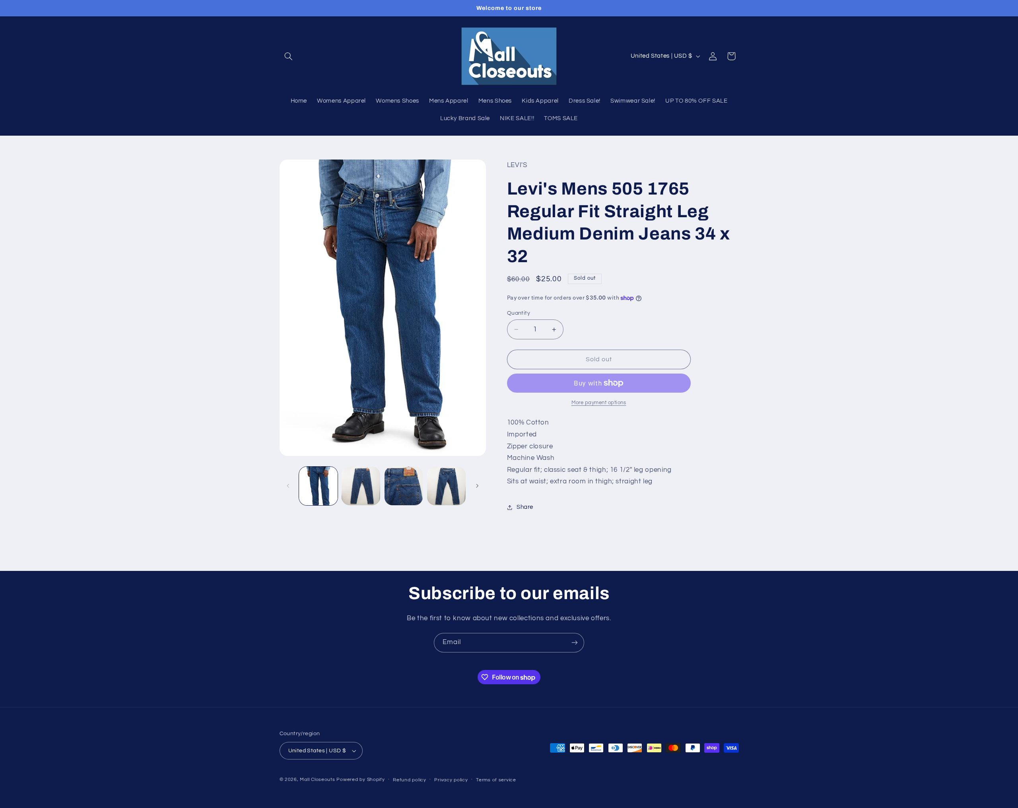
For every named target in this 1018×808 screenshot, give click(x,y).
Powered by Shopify (360, 779)
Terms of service (496, 780)
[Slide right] (477, 486)
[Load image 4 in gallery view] (446, 486)
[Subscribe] (574, 642)
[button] (289, 56)
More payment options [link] (598, 402)
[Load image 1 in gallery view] (318, 486)
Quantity (518, 313)
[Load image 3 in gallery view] (404, 486)
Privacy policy (451, 780)
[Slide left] (288, 486)
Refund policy (409, 780)
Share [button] (525, 507)
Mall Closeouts (317, 779)
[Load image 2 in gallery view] (361, 486)
